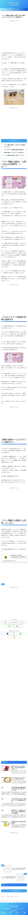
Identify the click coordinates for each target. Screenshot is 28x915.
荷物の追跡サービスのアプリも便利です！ (14, 152)
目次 (12, 140)
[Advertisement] (14, 36)
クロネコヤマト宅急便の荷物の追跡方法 (14, 149)
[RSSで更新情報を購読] (14, 637)
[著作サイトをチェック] (7, 633)
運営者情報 (7, 908)
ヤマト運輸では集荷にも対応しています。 (14, 155)
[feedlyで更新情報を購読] (20, 633)
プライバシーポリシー (20, 908)
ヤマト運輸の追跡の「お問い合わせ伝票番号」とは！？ (14, 146)
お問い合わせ (14, 910)
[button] (18, 626)
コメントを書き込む (14, 890)
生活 (3, 584)
